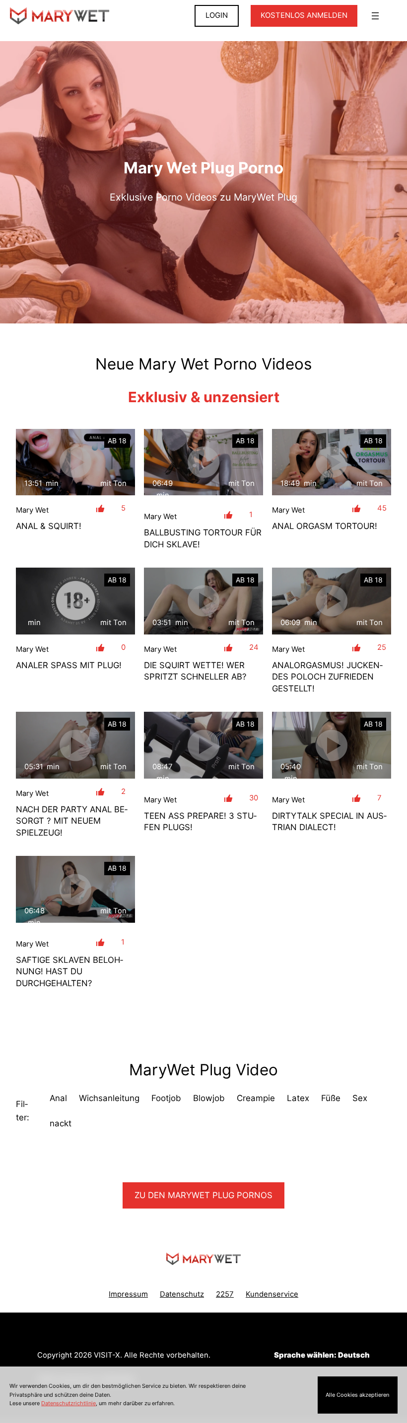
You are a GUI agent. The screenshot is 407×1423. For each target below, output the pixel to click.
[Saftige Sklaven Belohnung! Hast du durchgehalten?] (75, 889)
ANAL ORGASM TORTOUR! (324, 526)
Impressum (128, 1294)
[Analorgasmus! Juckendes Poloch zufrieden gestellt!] (331, 601)
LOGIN (216, 15)
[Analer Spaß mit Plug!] (75, 601)
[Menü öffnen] (375, 16)
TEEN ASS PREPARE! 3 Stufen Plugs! (200, 821)
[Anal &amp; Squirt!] (75, 462)
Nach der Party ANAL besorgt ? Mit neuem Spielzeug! (72, 821)
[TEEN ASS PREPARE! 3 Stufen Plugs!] (203, 745)
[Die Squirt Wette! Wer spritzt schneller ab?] (203, 601)
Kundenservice (272, 1294)
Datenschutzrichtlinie (68, 1403)
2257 (225, 1294)
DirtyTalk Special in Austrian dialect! (329, 821)
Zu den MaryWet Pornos (203, 1195)
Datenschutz (182, 1294)
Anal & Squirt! (48, 526)
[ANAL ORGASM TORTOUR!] (331, 462)
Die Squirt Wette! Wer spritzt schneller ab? (195, 671)
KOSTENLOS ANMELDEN (304, 15)
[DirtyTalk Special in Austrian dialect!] (331, 745)
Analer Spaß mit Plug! (69, 665)
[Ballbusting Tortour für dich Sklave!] (203, 462)
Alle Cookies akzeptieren (357, 1394)
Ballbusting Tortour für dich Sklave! (203, 538)
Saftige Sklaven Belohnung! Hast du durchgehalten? (69, 971)
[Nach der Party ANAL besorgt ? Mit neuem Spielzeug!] (75, 745)
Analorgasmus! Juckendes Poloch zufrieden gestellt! (327, 676)
